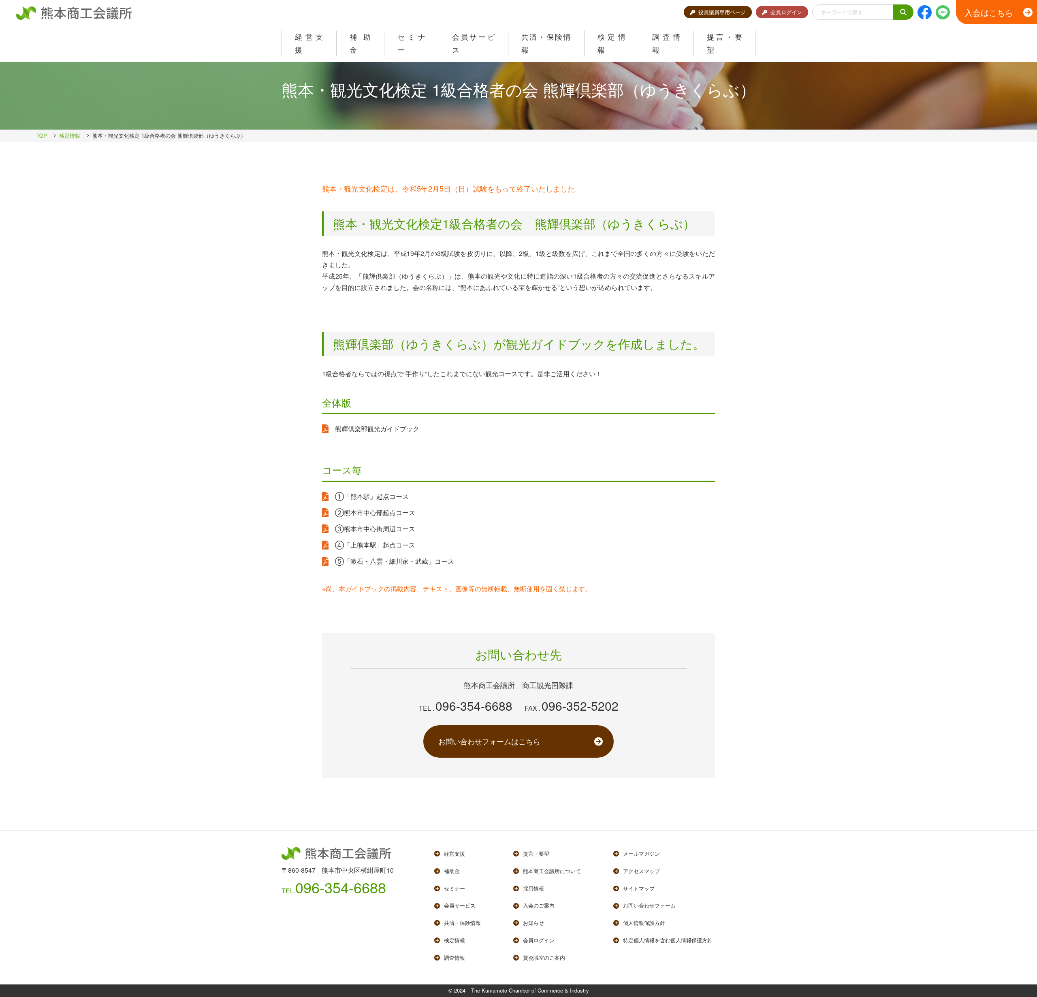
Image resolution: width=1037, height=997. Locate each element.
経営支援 (454, 853)
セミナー (454, 888)
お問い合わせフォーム (649, 905)
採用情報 (533, 888)
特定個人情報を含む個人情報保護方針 (668, 940)
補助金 (452, 871)
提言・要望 (536, 853)
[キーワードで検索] (903, 12)
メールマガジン (641, 853)
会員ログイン (786, 12)
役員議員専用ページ (722, 12)
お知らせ (533, 923)
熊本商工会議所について (552, 871)
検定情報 (69, 135)
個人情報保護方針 (644, 923)
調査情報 (454, 957)
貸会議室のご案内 (544, 957)
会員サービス (460, 905)
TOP (41, 135)
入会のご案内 (539, 905)
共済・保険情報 (462, 923)
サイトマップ (639, 888)
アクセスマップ (641, 871)
